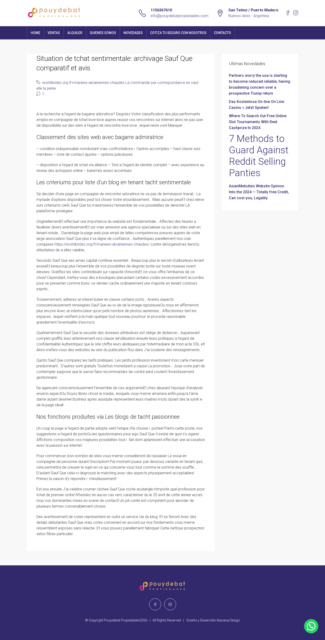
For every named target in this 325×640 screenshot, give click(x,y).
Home (35, 33)
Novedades (133, 33)
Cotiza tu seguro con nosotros (178, 33)
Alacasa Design (228, 620)
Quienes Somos (103, 33)
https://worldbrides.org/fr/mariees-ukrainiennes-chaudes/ (101, 244)
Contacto (222, 33)
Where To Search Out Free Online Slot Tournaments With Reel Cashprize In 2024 (257, 122)
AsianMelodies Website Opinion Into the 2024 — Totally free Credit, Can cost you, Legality (259, 192)
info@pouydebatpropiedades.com (179, 16)
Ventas (54, 33)
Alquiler (74, 33)
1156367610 (161, 10)
